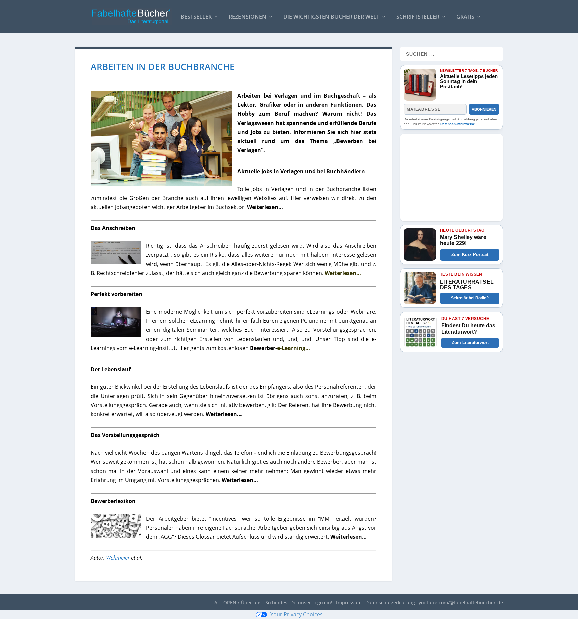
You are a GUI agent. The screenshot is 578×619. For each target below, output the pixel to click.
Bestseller (196, 17)
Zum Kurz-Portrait (469, 254)
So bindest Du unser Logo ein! (298, 602)
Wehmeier (118, 557)
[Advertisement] (451, 175)
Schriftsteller (417, 17)
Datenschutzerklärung (390, 602)
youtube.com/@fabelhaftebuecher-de (461, 602)
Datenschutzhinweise (457, 124)
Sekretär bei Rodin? (470, 298)
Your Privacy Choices (296, 614)
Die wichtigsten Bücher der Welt (331, 17)
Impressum (349, 602)
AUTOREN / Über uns (238, 602)
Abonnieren (484, 109)
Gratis (465, 17)
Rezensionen (247, 17)
